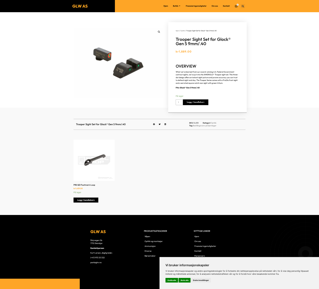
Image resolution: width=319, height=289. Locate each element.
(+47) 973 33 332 (97, 257)
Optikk (182, 31)
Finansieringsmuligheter (196, 6)
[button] (243, 6)
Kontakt (226, 6)
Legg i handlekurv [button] (86, 200)
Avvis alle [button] (185, 280)
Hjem (165, 6)
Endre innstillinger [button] (201, 280)
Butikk (175, 6)
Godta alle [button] (171, 280)
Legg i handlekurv (195, 102)
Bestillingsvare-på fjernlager (204, 125)
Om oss (215, 6)
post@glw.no (96, 262)
